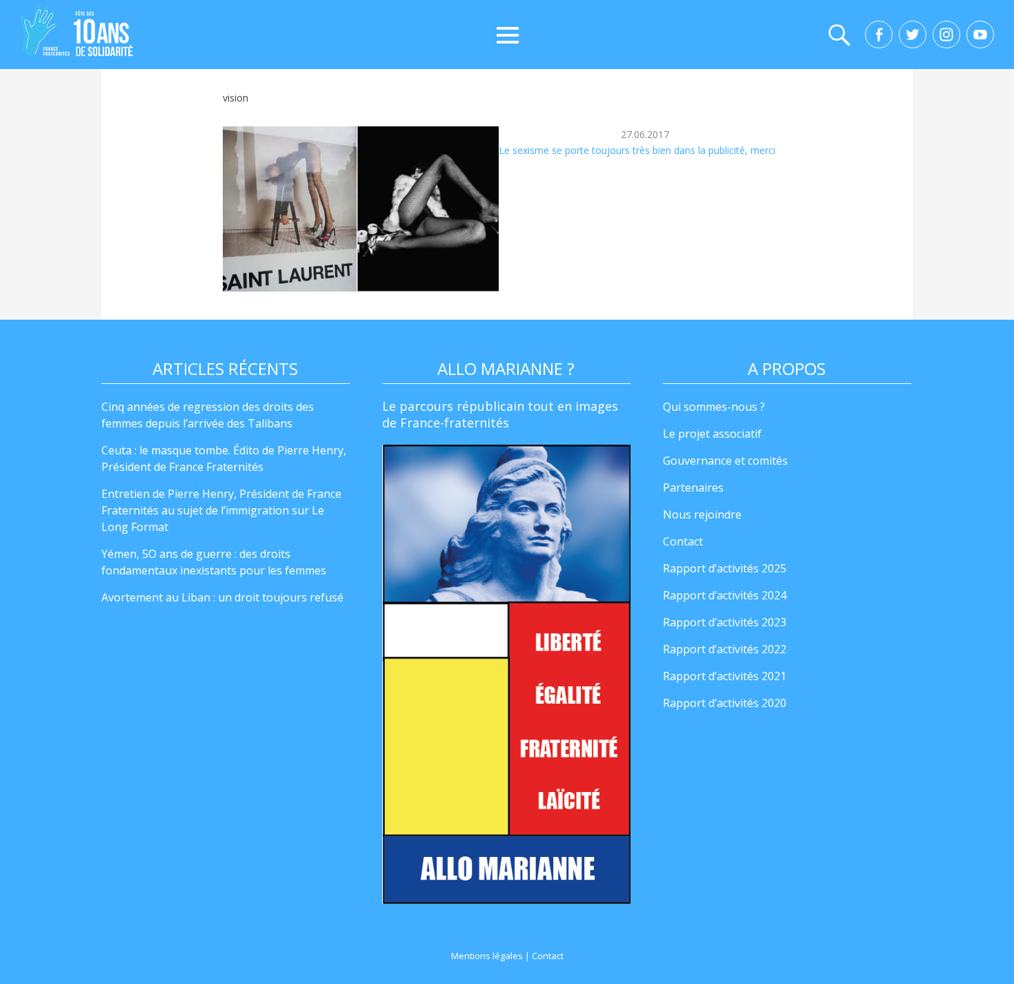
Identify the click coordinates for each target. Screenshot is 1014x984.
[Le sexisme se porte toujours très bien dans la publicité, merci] (361, 209)
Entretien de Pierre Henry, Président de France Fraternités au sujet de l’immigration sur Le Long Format (221, 510)
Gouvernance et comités (725, 460)
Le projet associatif (712, 433)
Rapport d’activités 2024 (724, 595)
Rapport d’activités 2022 (724, 649)
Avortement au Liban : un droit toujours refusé (222, 597)
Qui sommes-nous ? (714, 406)
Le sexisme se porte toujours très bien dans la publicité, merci (637, 150)
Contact (683, 541)
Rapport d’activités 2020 (724, 703)
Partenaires (693, 487)
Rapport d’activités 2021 (724, 676)
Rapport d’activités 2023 (724, 622)
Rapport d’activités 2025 (724, 568)
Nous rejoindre (702, 514)
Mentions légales (487, 955)
